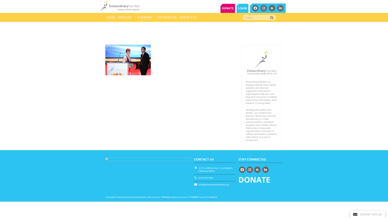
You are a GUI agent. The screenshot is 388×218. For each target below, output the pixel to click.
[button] (367, 214)
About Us (124, 17)
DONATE (228, 8)
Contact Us (187, 17)
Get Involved (167, 17)
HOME (111, 17)
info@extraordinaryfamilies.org (214, 184)
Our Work (144, 17)
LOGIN (242, 8)
